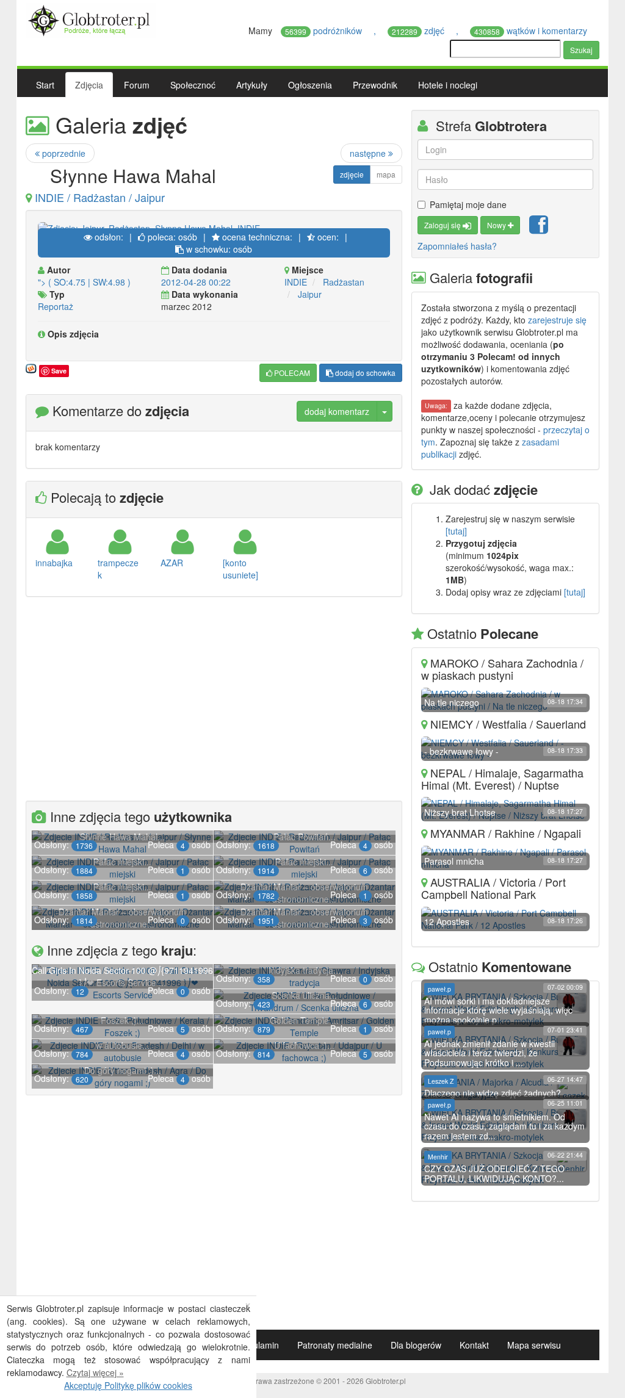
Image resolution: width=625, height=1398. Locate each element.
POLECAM (291, 372)
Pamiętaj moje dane (468, 204)
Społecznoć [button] (192, 85)
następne (369, 153)
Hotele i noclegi (447, 85)
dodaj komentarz (337, 411)
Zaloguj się (443, 225)
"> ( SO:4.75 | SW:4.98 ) (84, 282)
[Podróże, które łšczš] (91, 19)
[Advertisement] (214, 700)
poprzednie (62, 153)
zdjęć (419, 30)
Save (59, 370)
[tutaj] (456, 531)
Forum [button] (137, 85)
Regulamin (258, 1345)
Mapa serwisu (534, 1345)
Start (45, 85)
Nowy (497, 225)
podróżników (324, 30)
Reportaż (55, 306)
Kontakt (474, 1345)
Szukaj (581, 50)
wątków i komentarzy (532, 30)
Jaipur (310, 294)
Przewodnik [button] (375, 85)
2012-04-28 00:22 (196, 282)
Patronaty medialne (334, 1345)
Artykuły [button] (251, 85)
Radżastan (343, 282)
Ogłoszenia (310, 85)
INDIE (295, 282)
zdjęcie (352, 174)
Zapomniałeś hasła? (457, 246)
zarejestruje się (557, 320)
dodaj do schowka (364, 372)
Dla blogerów (416, 1345)
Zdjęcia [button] (89, 85)
